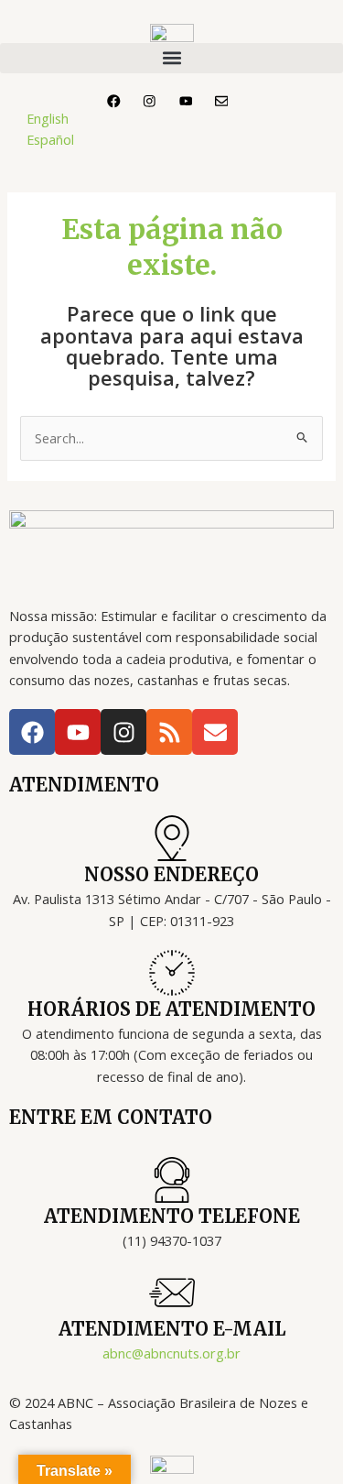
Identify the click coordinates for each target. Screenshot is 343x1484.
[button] (171, 58)
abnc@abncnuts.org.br (171, 1353)
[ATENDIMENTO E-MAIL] (172, 1292)
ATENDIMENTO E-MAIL (172, 1328)
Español (50, 139)
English (48, 118)
